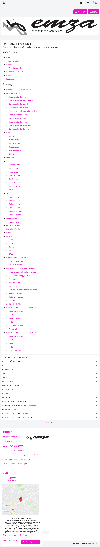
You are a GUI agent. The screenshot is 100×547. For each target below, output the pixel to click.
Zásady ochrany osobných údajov (15, 535)
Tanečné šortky (14, 179)
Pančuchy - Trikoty (13, 225)
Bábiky (8, 232)
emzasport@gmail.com (22, 459)
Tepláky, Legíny (14, 318)
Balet (8, 132)
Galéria (9, 64)
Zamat (11, 243)
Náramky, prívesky (13, 229)
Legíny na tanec (15, 182)
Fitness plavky (11, 218)
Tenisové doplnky (15, 211)
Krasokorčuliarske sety (17, 97)
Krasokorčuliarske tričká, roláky (20, 125)
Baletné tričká (14, 147)
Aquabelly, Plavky (15, 293)
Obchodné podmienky (14, 72)
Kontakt (9, 75)
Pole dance (13, 279)
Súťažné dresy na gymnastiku (20, 275)
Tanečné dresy (14, 165)
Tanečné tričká (14, 175)
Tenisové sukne (14, 200)
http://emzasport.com (10, 441)
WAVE (11, 190)
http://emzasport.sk (9, 437)
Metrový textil (11, 236)
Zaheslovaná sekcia (16, 68)
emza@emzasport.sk (21, 464)
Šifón (11, 254)
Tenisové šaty (14, 197)
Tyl (10, 250)
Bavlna (11, 247)
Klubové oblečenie (16, 297)
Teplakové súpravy (16, 336)
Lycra (11, 240)
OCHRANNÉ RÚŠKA (13, 304)
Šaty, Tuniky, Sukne (16, 325)
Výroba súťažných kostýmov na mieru (20, 268)
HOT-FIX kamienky (16, 261)
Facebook (10, 79)
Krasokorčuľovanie (13, 93)
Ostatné (12, 300)
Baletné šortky (14, 143)
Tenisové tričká (14, 204)
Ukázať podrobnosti (10, 540)
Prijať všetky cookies (30, 542)
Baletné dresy (14, 136)
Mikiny (11, 315)
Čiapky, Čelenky (14, 329)
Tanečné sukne (14, 168)
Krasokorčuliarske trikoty (18, 107)
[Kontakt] (38, 438)
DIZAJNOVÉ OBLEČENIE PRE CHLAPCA (21, 333)
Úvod (8, 57)
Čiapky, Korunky (15, 350)
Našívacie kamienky (16, 265)
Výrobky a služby (12, 61)
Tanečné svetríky (15, 186)
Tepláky (11, 343)
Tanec (8, 161)
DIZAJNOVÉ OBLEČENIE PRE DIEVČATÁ (21, 308)
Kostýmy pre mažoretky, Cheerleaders (23, 290)
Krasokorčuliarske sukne (18, 122)
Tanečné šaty (14, 172)
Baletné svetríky (15, 150)
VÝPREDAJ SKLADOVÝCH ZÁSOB (18, 90)
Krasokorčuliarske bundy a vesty (21, 100)
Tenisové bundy (15, 215)
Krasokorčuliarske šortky (18, 115)
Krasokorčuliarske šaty (17, 118)
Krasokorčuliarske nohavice (19, 104)
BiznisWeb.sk (92, 544)
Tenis (8, 193)
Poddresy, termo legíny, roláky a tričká (23, 111)
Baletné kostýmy (15, 282)
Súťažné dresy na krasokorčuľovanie (22, 272)
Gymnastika (10, 157)
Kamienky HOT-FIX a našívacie (17, 257)
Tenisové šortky (14, 207)
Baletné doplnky (15, 154)
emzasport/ (50, 422)
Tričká (11, 322)
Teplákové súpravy (16, 311)
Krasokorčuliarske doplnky (19, 129)
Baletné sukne (14, 140)
